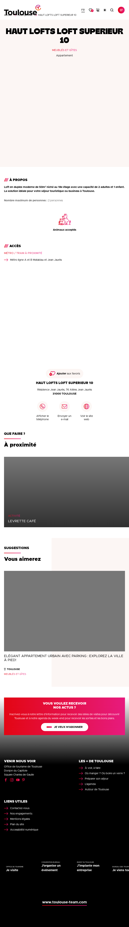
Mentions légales (20, 819)
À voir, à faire (92, 768)
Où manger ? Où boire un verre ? (105, 773)
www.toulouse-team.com (64, 902)
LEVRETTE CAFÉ (22, 521)
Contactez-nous (19, 808)
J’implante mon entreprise (88, 868)
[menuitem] (83, 10)
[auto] (104, 10)
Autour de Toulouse (97, 789)
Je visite (12, 870)
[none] (83, 10)
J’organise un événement (51, 868)
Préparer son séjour (97, 778)
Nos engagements (21, 813)
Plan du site (17, 824)
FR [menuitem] (83, 10)
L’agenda (90, 784)
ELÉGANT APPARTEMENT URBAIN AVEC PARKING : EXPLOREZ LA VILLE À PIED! (63, 658)
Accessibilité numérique (24, 829)
